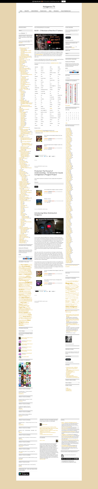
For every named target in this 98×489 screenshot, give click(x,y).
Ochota (23, 301)
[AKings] (25, 368)
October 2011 (68, 240)
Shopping (22, 313)
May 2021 (67, 161)
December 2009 (68, 260)
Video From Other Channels (24, 237)
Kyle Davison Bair (64, 428)
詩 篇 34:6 (20, 432)
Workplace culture (22, 242)
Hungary (22, 211)
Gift (63, 1)
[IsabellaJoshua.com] (29, 363)
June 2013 (67, 226)
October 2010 (68, 251)
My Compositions (24, 147)
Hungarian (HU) (23, 118)
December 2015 (68, 208)
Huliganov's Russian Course (25, 131)
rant (25, 308)
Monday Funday (23, 49)
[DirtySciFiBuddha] (29, 368)
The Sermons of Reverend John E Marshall (69, 446)
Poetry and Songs (22, 164)
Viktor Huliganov (23, 88)
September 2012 (69, 232)
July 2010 (67, 254)
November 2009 (69, 261)
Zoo (23, 325)
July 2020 (67, 170)
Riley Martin (23, 83)
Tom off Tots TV (23, 87)
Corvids (20, 270)
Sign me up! (68, 37)
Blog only (21, 63)
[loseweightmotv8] (29, 380)
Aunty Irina (22, 91)
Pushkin (22, 96)
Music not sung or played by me (26, 141)
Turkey (22, 224)
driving (29, 271)
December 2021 (68, 154)
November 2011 (68, 239)
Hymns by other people (77, 290)
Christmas (28, 268)
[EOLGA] (27, 382)
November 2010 (68, 250)
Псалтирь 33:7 (21, 393)
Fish (31, 274)
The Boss (22, 85)
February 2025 (68, 138)
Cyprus (22, 204)
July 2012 (67, 234)
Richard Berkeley (26, 309)
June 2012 (67, 235)
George (22, 93)
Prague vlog (22, 307)
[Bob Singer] (27, 375)
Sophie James (21, 316)
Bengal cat (21, 267)
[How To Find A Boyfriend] (29, 375)
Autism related (21, 60)
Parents (22, 95)
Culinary (20, 67)
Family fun (74, 285)
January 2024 (68, 146)
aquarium (20, 266)
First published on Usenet (25, 153)
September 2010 (69, 252)
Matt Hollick (25, 297)
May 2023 (67, 147)
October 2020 (68, 167)
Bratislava (26, 267)
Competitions (21, 65)
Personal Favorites (22, 161)
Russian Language (23, 312)
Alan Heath (30, 264)
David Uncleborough (24, 76)
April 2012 (68, 236)
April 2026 (68, 129)
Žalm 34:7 (20, 466)
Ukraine (22, 225)
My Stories (21, 157)
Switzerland (23, 223)
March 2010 (68, 258)
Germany (66, 289)
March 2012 (68, 237)
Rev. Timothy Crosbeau (24, 82)
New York (20, 301)
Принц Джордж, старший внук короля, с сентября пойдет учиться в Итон (72, 324)
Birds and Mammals (24, 229)
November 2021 (68, 155)
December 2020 (68, 165)
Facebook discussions (24, 152)
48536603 (50, 191)
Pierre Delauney (23, 81)
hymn (23, 285)
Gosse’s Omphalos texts (66, 10)
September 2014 (69, 217)
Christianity (23, 268)
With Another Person (69, 308)
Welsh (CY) (22, 125)
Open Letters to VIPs (22, 158)
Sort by (20, 33)
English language (28, 272)
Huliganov (28, 282)
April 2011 (67, 246)
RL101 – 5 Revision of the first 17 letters (48, 30)
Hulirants (21, 110)
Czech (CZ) (22, 113)
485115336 (50, 283)
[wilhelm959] (25, 385)
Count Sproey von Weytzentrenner (26, 74)
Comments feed (68, 389)
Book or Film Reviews (24, 189)
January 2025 (68, 139)
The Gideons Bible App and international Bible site (70, 439)
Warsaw (21, 323)
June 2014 (67, 219)
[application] (70, 459)
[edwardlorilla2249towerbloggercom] (27, 365)
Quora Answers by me (23, 173)
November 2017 (68, 198)
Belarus (22, 202)
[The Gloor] (20, 375)
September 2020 (69, 168)
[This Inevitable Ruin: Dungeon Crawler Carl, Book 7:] (39, 193)
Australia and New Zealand (25, 200)
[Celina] (22, 370)
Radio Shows (21, 174)
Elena (24, 272)
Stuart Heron (26, 316)
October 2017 (68, 199)
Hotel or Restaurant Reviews (25, 190)
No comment (68, 373)
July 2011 (67, 243)
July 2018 (67, 191)
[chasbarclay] (20, 370)
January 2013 (68, 229)
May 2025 (67, 136)
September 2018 (69, 189)
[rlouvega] (29, 373)
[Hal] (27, 380)
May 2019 (67, 182)
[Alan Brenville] (27, 363)
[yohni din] (22, 380)
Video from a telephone (23, 236)
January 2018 (68, 196)
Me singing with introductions (26, 138)
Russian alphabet (39, 54)
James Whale (24, 178)
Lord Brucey (23, 78)
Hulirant (20, 285)
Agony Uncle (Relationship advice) (25, 57)
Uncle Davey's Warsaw (25, 218)
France (25, 276)
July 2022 (67, 150)
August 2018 (68, 190)
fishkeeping (20, 276)
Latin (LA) (22, 121)
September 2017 (69, 200)
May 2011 (67, 245)
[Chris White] (20, 373)
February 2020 (68, 174)
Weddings (21, 239)
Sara (21, 97)
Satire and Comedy (22, 194)
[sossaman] (22, 385)
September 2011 (68, 241)
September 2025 (69, 135)
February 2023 (68, 149)
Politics (20, 169)
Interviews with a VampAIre (24, 127)
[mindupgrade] (20, 385)
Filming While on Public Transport (26, 103)
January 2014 (68, 224)
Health (20, 108)
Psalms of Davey (27, 307)
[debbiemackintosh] (29, 382)
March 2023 (68, 148)
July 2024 (67, 142)
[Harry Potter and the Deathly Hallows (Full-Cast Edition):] (39, 138)
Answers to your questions (24, 59)
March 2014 (68, 222)
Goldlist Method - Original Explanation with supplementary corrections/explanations (72, 371)
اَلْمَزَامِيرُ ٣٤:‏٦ (20, 452)
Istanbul (25, 285)
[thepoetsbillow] (25, 365)
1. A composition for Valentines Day (67, 460)
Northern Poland (25, 216)
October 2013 (68, 225)
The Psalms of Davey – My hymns (26, 167)
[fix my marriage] (25, 373)
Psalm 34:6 (20, 42)
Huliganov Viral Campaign (23, 109)
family (20, 274)
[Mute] (74, 458)
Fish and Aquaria (72, 287)
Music (20, 136)
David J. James (45, 166)
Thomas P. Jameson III (24, 86)
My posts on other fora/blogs (24, 151)
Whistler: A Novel (47, 198)
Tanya (22, 99)
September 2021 (69, 157)
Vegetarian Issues (22, 235)
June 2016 (67, 204)
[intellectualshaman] (25, 370)
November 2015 (68, 209)
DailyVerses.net (21, 425)
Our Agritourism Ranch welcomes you (68, 435)
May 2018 (67, 193)
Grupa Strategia (22, 280)
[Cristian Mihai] (22, 375)
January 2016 (68, 207)
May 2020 (67, 172)
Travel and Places (22, 199)
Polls (20, 170)
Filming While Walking (24, 105)
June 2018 (67, 192)
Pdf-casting (21, 160)
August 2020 (68, 169)
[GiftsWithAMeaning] (22, 373)
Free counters (67, 105)
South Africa (23, 220)
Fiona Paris (27, 274)
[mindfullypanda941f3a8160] (25, 382)
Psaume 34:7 (21, 446)
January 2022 (68, 153)
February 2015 (68, 214)
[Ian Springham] (20, 363)
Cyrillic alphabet (27, 270)
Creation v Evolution (22, 66)
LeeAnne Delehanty (21, 293)
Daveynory (26, 271)
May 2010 (67, 256)
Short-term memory (27, 313)
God (22, 277)
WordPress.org (68, 390)
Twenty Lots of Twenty (23, 227)
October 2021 (68, 156)
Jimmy (50, 10)
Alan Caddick (24, 264)
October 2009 (68, 262)
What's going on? (22, 240)
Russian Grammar (25, 310)
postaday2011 (22, 305)
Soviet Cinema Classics (23, 197)
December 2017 (68, 197)
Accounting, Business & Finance (24, 56)
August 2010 (68, 253)
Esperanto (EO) (23, 114)
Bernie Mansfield (23, 73)
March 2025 (68, 137)
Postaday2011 (21, 171)
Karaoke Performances (24, 137)
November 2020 (69, 166)
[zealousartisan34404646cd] (29, 385)
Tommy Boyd (24, 180)
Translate (72, 47)
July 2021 (67, 159)
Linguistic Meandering (76, 292)
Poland (22, 215)
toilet (51, 108)
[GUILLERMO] (20, 368)
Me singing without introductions (26, 139)
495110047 (50, 138)
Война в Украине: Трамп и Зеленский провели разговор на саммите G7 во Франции (72, 315)
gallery (28, 276)
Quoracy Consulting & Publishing (67, 437)
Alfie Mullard (23, 71)
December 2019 (68, 176)
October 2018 (68, 188)
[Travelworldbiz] (27, 368)
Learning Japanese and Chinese (26, 132)
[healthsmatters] (29, 365)
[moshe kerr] (22, 363)
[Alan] (27, 373)
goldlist (25, 277)
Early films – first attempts (23, 89)
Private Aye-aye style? (70, 375)
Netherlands (23, 213)
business (30, 267)
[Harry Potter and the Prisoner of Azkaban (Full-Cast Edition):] (39, 283)
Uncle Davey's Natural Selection (24, 228)
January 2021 (68, 164)
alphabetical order (54, 62)
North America (23, 214)
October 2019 (68, 178)
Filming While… (22, 100)
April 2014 (68, 221)
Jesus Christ (26, 286)
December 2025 (68, 132)
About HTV (27, 10)
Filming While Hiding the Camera (26, 102)
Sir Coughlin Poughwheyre (25, 84)
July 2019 (67, 181)
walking (27, 322)
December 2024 (68, 140)
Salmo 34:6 (21, 401)
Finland (23, 274)
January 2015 (68, 215)
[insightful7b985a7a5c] (20, 382)
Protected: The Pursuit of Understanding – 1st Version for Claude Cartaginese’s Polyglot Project (48, 173)
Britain (22, 203)
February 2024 (68, 145)
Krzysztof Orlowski (25, 143)
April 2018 (68, 194)
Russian (20, 310)
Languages (26, 292)
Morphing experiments (23, 135)
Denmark (22, 206)
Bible (24, 267)
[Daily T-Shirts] (25, 375)
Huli (24, 282)
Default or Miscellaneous (23, 68)
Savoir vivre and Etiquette (23, 195)
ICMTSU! (20, 111)
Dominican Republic (24, 207)
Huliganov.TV (49, 6)
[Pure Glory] (20, 365)
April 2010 (68, 257)
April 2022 (68, 151)
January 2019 (68, 185)
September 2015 (69, 210)
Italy (21, 212)
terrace (26, 317)
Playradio (24, 302)
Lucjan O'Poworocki (66, 293)
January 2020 (68, 175)
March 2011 (68, 247)
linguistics (21, 294)
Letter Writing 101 (39, 130)
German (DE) (23, 116)
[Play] (62, 458)
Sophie (22, 98)
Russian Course (43, 10)
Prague (27, 305)
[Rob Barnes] (27, 370)
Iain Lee (23, 177)
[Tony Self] (22, 365)
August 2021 (68, 158)
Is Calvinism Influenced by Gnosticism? (46, 434)
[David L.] (20, 380)
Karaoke (29, 289)
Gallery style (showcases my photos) (25, 106)
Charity (20, 64)
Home (21, 10)
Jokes (20, 128)
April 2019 (68, 183)
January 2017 (68, 203)
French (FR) (22, 115)
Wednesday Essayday (24, 55)
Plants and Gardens (24, 231)
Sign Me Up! (68, 359)
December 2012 (68, 230)
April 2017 (67, 202)
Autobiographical (22, 61)
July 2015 (67, 212)
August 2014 (68, 218)
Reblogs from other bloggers (24, 183)
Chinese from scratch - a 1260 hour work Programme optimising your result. (72, 368)
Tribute (20, 226)
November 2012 (68, 231)
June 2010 (67, 255)
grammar (28, 279)
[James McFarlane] (27, 385)
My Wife (22, 94)
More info (50, 149)
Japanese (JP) (23, 120)
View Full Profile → (43, 459)
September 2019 (69, 179)
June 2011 (67, 244)
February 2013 (68, 228)
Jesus (23, 286)
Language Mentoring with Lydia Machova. (68, 431)
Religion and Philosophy (23, 184)
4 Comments (36, 302)
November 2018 (68, 187)
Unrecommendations (22, 234)
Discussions (56, 10)
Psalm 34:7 (20, 459)
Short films (21, 196)
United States (24, 320)
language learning (21, 292)
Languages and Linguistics (23, 129)
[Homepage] (22, 382)
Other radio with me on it (25, 175)
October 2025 (68, 134)
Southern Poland (25, 217)
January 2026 (68, 131)
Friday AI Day (23, 48)
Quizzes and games (22, 172)
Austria (22, 201)
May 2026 (67, 128)
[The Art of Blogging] (22, 368)
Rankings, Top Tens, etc (23, 181)
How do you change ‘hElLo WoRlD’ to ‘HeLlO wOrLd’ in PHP (46, 131)
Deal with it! (27, 356)
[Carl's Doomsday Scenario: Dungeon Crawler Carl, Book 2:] (39, 148)
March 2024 (68, 144)
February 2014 (68, 223)
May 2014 (67, 220)
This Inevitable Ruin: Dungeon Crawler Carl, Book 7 (53, 189)
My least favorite (22, 150)
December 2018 (68, 186)
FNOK (23, 276)
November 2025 (69, 133)
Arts (30, 266)
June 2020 (68, 171)
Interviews (21, 126)
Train (30, 318)
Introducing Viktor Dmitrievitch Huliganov (45, 214)
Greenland (22, 210)
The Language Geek (65, 445)
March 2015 (68, 213)
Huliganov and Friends (24, 154)
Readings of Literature (23, 182)
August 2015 (68, 211)
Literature (21, 134)
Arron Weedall (26, 266)
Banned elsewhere (22, 62)
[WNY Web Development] (25, 363)
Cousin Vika (23, 92)
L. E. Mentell (23, 77)
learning (29, 292)
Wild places (23, 232)
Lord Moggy (24, 295)
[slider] (76, 459)
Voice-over (21, 238)
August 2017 (68, 201)
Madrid (20, 297)
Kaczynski (26, 289)
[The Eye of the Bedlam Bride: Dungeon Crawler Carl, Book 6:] (39, 273)
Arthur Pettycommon (24, 72)
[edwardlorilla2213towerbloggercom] (29, 370)
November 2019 (68, 177)
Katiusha (52, 59)
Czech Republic (23, 205)
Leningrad (26, 293)
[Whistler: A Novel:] (39, 202)
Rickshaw (31, 309)
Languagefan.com (65, 434)
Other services (23, 191)
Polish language (25, 304)
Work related (75, 308)
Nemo (23, 356)
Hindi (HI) (22, 117)
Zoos (22, 233)
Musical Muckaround (24, 146)
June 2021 (67, 160)
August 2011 (68, 242)
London (25, 294)
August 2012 (68, 233)
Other (20, 159)
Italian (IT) (22, 119)
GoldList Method (34, 10)
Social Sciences (24, 314)
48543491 (50, 273)
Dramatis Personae (22, 70)
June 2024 (68, 143)
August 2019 (68, 180)
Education (21, 272)
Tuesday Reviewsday (24, 54)
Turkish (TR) (23, 124)
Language (21, 291)
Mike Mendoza (24, 179)
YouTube (21, 325)
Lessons (29, 293)
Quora (23, 308)
